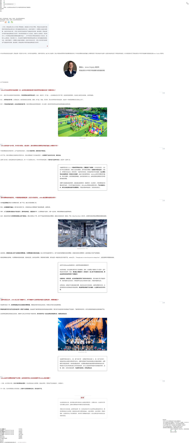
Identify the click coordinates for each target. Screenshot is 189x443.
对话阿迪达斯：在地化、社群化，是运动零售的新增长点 (14, 18)
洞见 (1, 18)
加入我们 (20, 435)
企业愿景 (20, 433)
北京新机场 (9, 7)
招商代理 (2, 433)
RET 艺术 (2, 439)
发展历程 (20, 431)
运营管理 (2, 434)
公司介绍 (20, 430)
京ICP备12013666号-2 (22, 442)
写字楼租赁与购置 (3, 438)
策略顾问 (2, 430)
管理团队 (20, 437)
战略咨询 (2, 441)
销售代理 (2, 435)
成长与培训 (21, 434)
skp (12, 7)
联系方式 (20, 438)
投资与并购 (2, 437)
